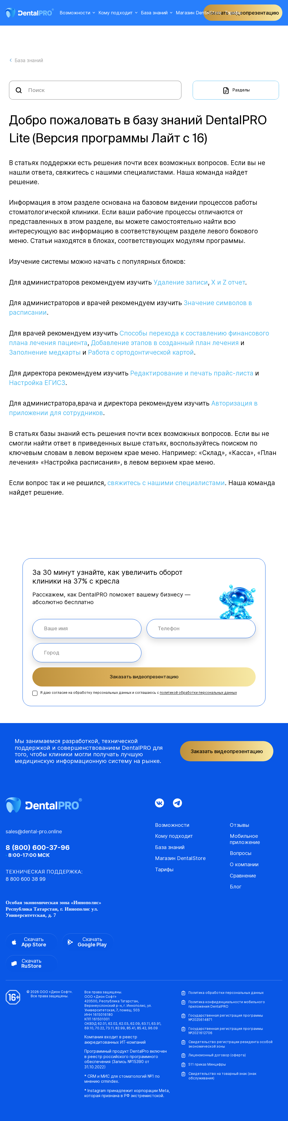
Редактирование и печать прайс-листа (191, 373)
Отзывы (239, 825)
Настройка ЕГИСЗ (37, 382)
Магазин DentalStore (198, 12)
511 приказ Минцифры (207, 1064)
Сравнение (243, 876)
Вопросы (240, 853)
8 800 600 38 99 (26, 879)
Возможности (75, 12)
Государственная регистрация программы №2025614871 (225, 1017)
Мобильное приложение (245, 839)
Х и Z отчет (228, 282)
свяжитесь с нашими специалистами (166, 483)
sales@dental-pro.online (34, 831)
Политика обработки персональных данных (226, 993)
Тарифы (233, 12)
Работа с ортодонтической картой (141, 352)
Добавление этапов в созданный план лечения (165, 342)
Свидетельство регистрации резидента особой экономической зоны (230, 1044)
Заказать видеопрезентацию (144, 676)
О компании (244, 864)
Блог (236, 887)
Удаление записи (181, 282)
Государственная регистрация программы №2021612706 (225, 1031)
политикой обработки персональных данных (198, 692)
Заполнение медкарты (45, 352)
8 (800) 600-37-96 (38, 847)
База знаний (154, 12)
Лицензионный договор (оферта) (217, 1055)
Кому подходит (115, 12)
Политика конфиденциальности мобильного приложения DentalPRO (226, 1004)
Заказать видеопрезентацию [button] (243, 13)
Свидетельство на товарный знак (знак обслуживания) (222, 1076)
